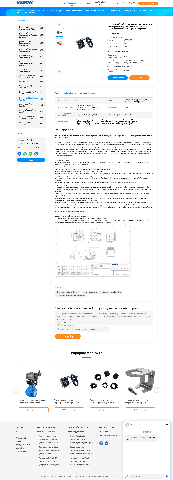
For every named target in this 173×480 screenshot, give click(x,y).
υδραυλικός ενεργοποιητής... (31, 70)
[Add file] (126, 476)
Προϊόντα (19, 435)
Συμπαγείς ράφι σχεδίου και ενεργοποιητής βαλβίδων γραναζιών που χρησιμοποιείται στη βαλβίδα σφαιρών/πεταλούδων (50, 450)
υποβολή (68, 336)
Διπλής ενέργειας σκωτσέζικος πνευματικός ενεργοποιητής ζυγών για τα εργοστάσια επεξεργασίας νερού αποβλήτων (81, 450)
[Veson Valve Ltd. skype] (36, 153)
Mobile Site (20, 448)
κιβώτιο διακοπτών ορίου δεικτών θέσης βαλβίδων (102, 292)
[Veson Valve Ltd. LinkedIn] (107, 443)
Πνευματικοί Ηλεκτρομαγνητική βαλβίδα (71, 295)
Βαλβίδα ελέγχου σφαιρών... (31, 123)
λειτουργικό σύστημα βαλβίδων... (31, 105)
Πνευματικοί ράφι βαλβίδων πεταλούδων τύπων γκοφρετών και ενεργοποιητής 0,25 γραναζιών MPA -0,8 (51, 461)
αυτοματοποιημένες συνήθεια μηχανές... (31, 117)
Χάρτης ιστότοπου (23, 445)
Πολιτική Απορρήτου (24, 451)
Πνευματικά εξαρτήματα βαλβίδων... (31, 99)
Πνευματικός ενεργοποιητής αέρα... (31, 28)
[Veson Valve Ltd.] (25, 3)
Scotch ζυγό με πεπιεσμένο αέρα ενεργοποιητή (79, 429)
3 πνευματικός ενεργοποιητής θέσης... (31, 56)
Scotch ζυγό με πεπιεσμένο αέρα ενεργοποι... (31, 43)
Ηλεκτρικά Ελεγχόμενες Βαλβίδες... (31, 111)
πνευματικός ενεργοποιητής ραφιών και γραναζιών (48, 429)
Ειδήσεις (19, 441)
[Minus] (167, 424)
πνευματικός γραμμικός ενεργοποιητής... (31, 50)
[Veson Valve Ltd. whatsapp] (25, 153)
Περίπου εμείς (21, 438)
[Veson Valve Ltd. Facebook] (101, 443)
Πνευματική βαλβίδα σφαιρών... (31, 87)
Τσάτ (31, 160)
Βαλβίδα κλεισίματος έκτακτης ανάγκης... (31, 76)
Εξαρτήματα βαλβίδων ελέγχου (67, 292)
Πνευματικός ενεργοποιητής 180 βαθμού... (31, 63)
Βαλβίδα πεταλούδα (31, 82)
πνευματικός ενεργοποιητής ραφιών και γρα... (31, 35)
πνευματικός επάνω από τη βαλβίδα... (31, 93)
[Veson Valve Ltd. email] (19, 153)
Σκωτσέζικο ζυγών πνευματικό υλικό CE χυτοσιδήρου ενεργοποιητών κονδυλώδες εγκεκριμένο (81, 439)
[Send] (167, 476)
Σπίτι (18, 432)
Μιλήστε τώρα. (148, 3)
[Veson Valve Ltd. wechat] (30, 153)
